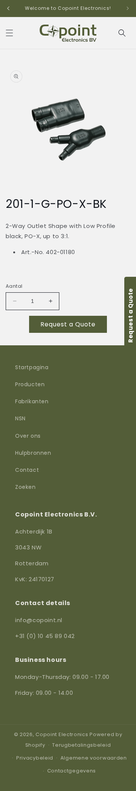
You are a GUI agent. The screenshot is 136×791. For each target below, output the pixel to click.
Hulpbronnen (33, 453)
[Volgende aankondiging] (127, 8)
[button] (9, 33)
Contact (27, 470)
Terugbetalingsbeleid (81, 745)
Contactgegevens (71, 770)
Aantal (14, 286)
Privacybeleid (34, 757)
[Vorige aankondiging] (8, 8)
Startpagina (32, 367)
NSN (20, 418)
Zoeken (25, 487)
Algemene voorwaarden (93, 757)
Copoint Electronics (62, 734)
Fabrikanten (32, 401)
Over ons (28, 436)
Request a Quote (68, 324)
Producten (30, 384)
